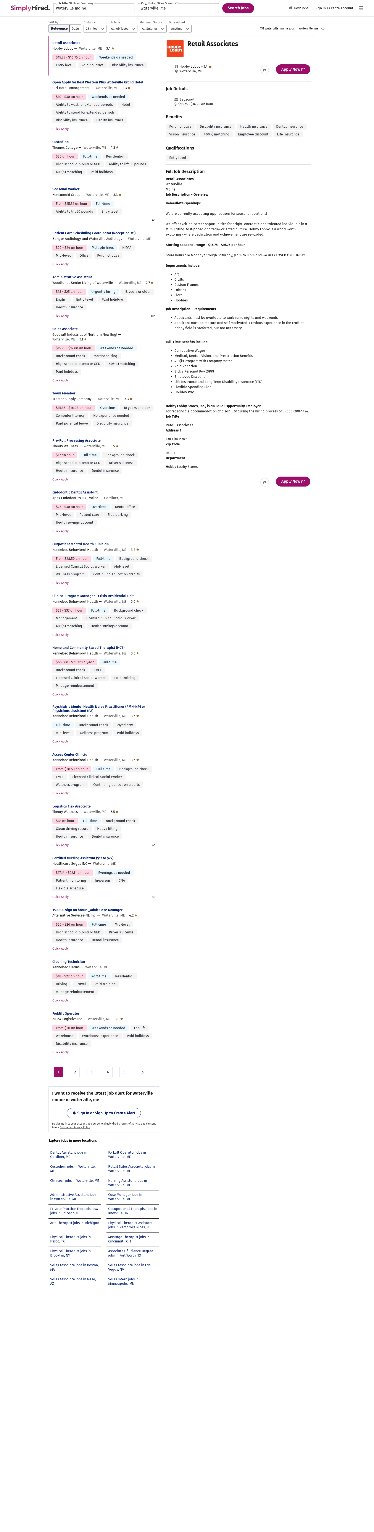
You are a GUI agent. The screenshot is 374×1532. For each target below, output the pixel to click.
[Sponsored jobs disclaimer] (323, 28)
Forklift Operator (65, 1013)
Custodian (60, 142)
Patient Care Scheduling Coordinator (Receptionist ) (93, 233)
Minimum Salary (151, 22)
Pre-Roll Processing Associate (76, 440)
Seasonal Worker (65, 189)
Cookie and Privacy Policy (75, 1127)
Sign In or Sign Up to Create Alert (106, 1113)
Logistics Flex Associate (71, 806)
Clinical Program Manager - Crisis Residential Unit (93, 596)
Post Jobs (301, 8)
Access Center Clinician (70, 754)
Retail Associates (66, 43)
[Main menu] (361, 8)
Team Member (63, 393)
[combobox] (93, 8)
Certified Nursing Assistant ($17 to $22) (82, 858)
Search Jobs (238, 8)
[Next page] (142, 1072)
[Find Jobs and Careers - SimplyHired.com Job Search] (30, 8)
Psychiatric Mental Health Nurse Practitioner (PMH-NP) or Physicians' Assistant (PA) (98, 709)
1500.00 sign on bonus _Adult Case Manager (87, 910)
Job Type (114, 22)
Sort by (53, 22)
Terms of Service (130, 1123)
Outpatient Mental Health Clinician (80, 544)
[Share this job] (264, 70)
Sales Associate (65, 329)
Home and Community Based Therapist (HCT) (88, 648)
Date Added (177, 22)
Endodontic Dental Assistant (75, 492)
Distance (90, 22)
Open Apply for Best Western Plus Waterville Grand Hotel (97, 82)
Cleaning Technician (68, 962)
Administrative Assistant (72, 277)
